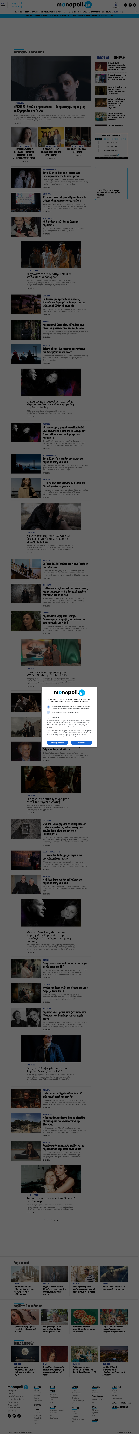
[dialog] (69, 717)
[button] (69, 717)
